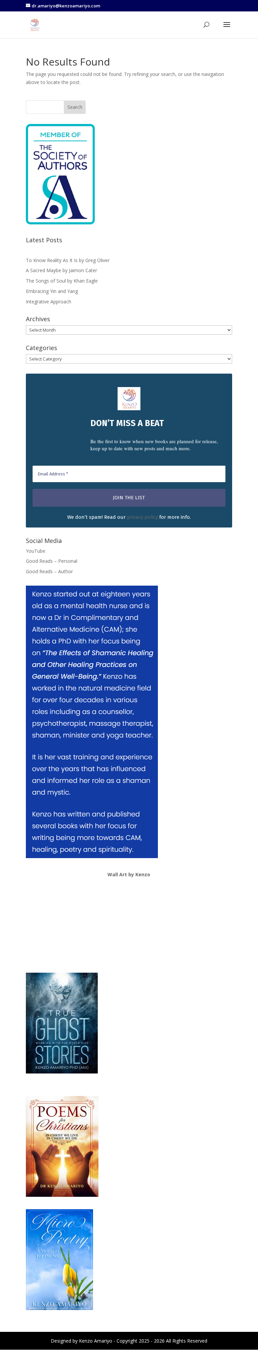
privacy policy (142, 517)
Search (75, 107)
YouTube (35, 551)
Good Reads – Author (49, 571)
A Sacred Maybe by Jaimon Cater (61, 270)
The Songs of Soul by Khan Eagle (62, 281)
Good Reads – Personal (51, 561)
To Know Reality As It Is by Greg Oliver (68, 260)
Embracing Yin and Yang (52, 291)
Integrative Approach (48, 301)
